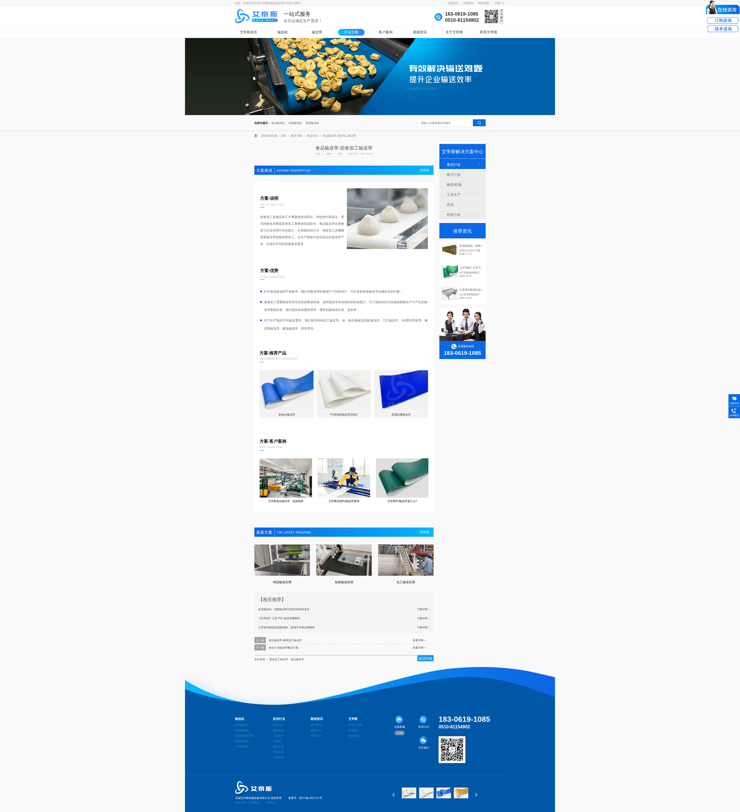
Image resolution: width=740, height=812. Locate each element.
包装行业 (454, 214)
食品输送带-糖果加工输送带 (285, 640)
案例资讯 (317, 718)
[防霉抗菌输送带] (401, 390)
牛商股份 (254, 802)
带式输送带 (242, 725)
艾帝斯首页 (248, 32)
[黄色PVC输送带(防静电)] (443, 793)
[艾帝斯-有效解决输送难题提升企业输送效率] (370, 114)
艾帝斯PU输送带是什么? (402, 501)
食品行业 (313, 135)
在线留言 (452, 3)
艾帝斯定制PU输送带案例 (344, 501)
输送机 (283, 32)
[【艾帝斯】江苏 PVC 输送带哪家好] (449, 271)
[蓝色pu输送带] (287, 390)
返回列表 (425, 658)
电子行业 (454, 174)
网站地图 (483, 3)
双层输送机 (312, 123)
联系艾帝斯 (488, 32)
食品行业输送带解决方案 (283, 647)
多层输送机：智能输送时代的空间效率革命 (283, 609)
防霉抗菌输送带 (401, 414)
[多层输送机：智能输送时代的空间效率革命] (449, 249)
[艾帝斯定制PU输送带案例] (344, 478)
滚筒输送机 (242, 741)
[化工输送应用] (406, 560)
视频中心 (316, 730)
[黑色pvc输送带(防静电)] (461, 793)
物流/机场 (454, 184)
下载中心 (499, 3)
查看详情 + (419, 640)
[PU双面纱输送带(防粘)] (344, 390)
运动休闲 (278, 757)
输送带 (317, 32)
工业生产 (454, 194)
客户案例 (386, 32)
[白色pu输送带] (409, 793)
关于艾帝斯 (454, 32)
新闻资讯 (420, 32)
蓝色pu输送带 (286, 414)
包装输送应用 (344, 582)
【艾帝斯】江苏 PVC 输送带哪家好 (279, 618)
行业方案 (351, 32)
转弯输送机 (242, 746)
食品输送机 (278, 123)
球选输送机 (242, 730)
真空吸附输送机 (244, 735)
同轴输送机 (295, 123)
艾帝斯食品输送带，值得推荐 (285, 501)
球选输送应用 (282, 582)
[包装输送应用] (344, 560)
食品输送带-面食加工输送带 (339, 135)
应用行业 (279, 718)
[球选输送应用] (282, 560)
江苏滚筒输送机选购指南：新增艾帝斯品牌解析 (286, 627)
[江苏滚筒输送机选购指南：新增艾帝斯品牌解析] (449, 293)
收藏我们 (468, 3)
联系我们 (353, 730)
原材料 (277, 741)
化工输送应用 (406, 582)
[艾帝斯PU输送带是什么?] (402, 478)
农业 (450, 204)
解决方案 (297, 135)
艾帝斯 (353, 718)
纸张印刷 (278, 752)
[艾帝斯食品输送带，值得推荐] (286, 478)
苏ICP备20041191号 (310, 798)
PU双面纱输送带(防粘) (343, 414)
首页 (284, 135)
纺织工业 (278, 746)
